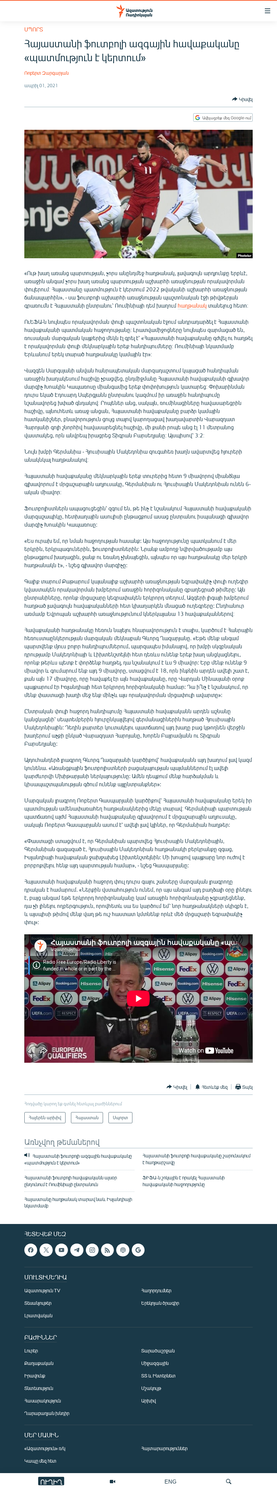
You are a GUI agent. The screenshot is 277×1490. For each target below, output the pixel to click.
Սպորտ (33, 29)
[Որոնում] (229, 1481)
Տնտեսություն (38, 1388)
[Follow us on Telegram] (76, 1250)
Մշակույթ (151, 1388)
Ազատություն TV (42, 1290)
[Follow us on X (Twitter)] (46, 1250)
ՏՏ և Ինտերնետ (158, 1375)
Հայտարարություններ (164, 1448)
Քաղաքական (38, 1363)
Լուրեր (31, 1350)
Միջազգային (155, 1363)
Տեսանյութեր (37, 1303)
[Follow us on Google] (138, 1250)
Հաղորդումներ (156, 1290)
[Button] (242, 99)
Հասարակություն (42, 1400)
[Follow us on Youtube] (61, 1250)
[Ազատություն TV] (112, 1481)
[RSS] (107, 1250)
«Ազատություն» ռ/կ (44, 1448)
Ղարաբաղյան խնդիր (46, 1413)
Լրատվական (38, 1315)
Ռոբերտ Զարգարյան (46, 73)
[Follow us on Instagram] (92, 1250)
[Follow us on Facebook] (30, 1250)
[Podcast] (122, 1250)
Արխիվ (148, 1400)
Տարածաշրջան (158, 1350)
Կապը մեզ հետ (40, 1461)
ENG (170, 1481)
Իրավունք (34, 1375)
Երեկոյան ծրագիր (160, 1303)
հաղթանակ (192, 305)
